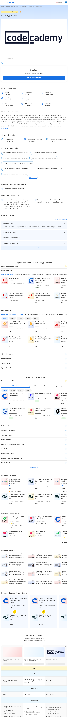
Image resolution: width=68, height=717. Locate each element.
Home (2, 6)
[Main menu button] (2, 2)
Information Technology (12, 6)
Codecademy (9, 59)
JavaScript (31, 6)
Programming (23, 6)
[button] (2, 63)
